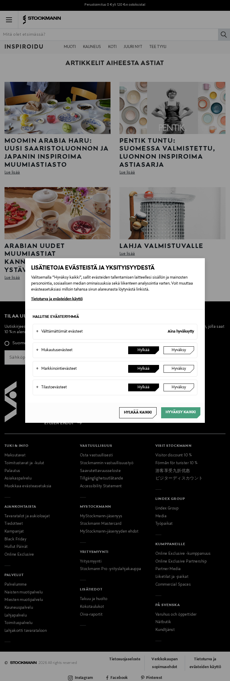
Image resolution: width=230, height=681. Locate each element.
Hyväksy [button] (179, 350)
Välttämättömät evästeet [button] (59, 331)
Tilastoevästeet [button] (51, 387)
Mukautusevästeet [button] (54, 350)
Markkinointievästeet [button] (56, 369)
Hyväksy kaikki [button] (181, 412)
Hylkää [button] (143, 350)
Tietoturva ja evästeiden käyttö (57, 299)
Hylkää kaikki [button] (138, 413)
